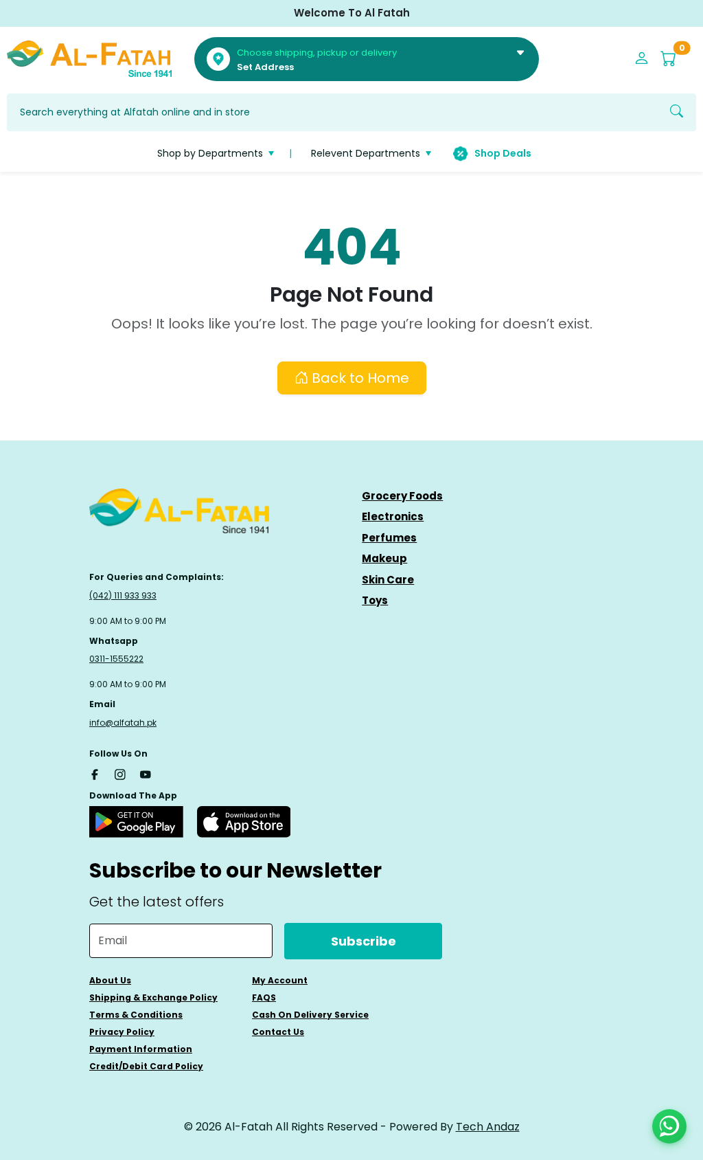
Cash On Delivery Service (310, 1014)
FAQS (264, 997)
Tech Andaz (488, 1127)
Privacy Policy (121, 1032)
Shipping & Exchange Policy (153, 997)
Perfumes (389, 538)
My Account (280, 980)
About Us (110, 980)
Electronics (393, 516)
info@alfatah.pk (123, 722)
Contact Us (278, 1032)
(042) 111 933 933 (123, 595)
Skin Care (388, 579)
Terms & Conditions (136, 1014)
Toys (375, 600)
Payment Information (140, 1049)
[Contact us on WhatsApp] (669, 1126)
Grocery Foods (402, 496)
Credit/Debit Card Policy (146, 1066)
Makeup (384, 558)
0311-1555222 (116, 659)
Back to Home (358, 378)
